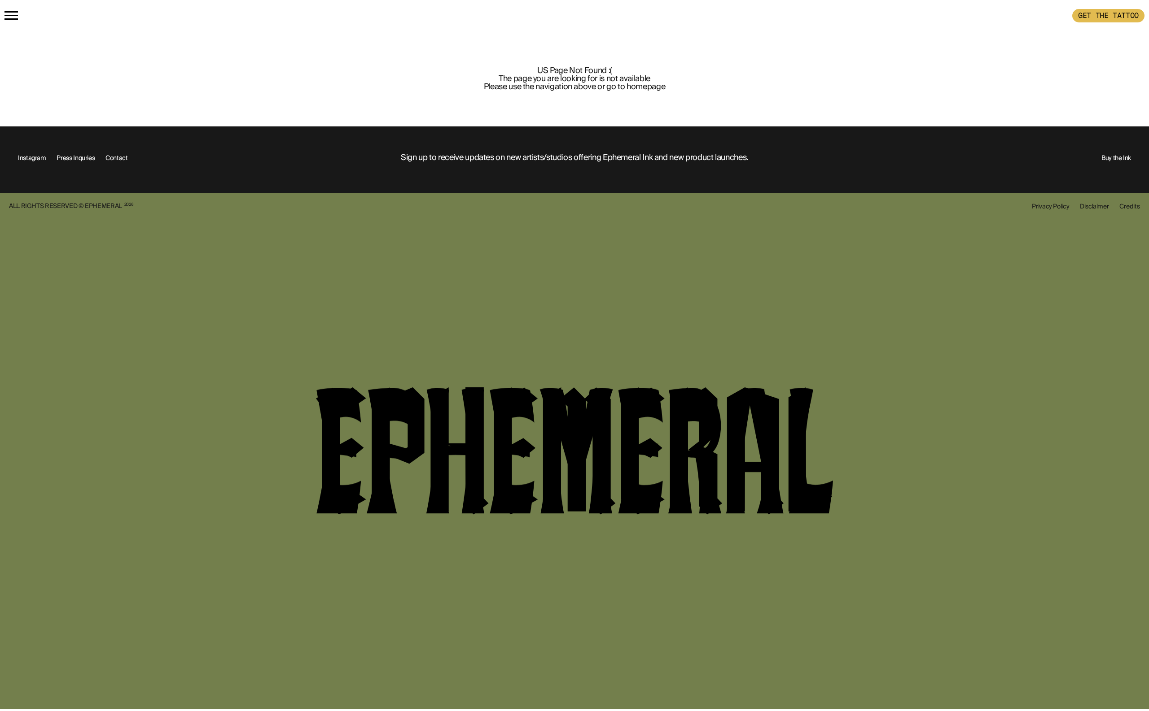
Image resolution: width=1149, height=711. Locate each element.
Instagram (32, 158)
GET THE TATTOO (1108, 15)
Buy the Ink (1116, 158)
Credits (1129, 206)
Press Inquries (76, 158)
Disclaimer (1094, 206)
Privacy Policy (1050, 206)
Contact (116, 158)
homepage (646, 86)
